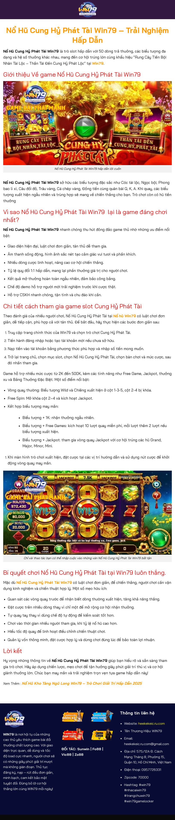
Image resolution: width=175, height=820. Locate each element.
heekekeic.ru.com (151, 723)
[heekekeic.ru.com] (87, 9)
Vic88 (66, 754)
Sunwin (83, 749)
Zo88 (78, 754)
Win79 (98, 63)
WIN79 (8, 734)
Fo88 (96, 749)
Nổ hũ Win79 (124, 315)
